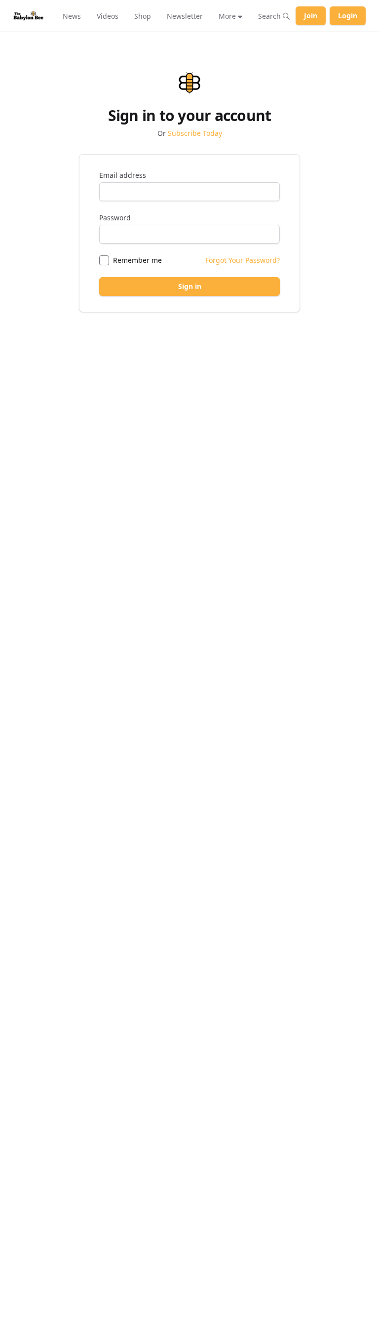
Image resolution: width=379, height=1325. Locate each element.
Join (310, 15)
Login (347, 15)
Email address (122, 175)
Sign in (189, 286)
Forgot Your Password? (242, 260)
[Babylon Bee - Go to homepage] (28, 15)
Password (115, 217)
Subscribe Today (195, 133)
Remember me (137, 260)
